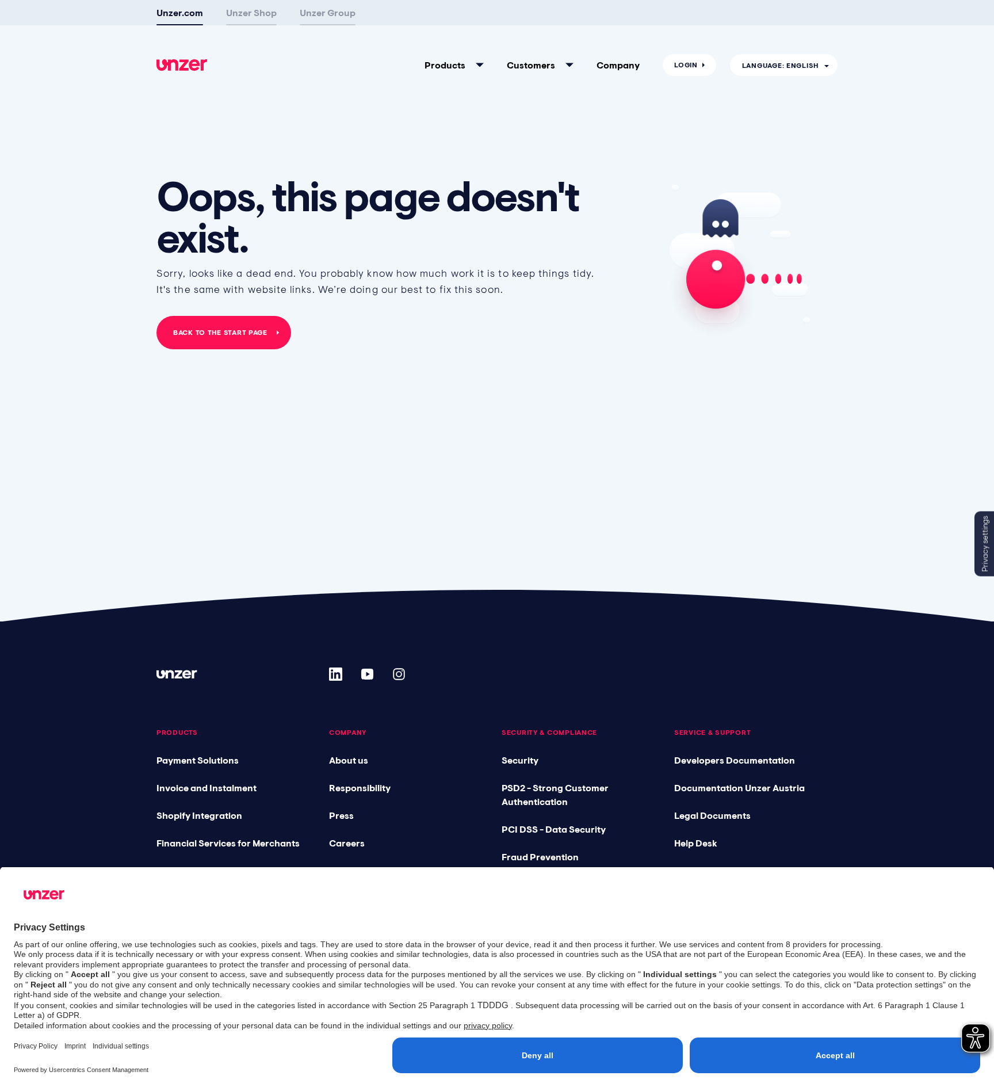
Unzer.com (179, 12)
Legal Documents (712, 815)
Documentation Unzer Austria (739, 788)
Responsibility (360, 788)
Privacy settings (984, 543)
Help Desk (695, 843)
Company (618, 65)
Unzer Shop (251, 12)
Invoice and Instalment (206, 788)
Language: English (780, 66)
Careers (347, 843)
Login (686, 65)
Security (520, 760)
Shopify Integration (199, 815)
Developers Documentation (734, 760)
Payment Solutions (197, 760)
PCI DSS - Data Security (554, 829)
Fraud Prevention (540, 857)
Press (341, 815)
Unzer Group (327, 12)
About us (348, 760)
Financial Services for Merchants (228, 843)
